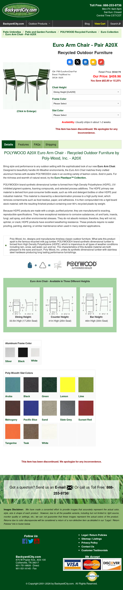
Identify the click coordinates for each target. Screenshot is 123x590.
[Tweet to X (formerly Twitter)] (77, 62)
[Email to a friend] (93, 62)
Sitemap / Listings (91, 538)
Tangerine (11, 443)
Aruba (8, 396)
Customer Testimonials (94, 550)
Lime (81, 396)
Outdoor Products (38, 23)
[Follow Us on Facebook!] (24, 543)
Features (23, 144)
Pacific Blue (30, 419)
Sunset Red (85, 419)
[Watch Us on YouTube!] (36, 543)
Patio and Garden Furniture (40, 32)
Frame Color (59, 99)
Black (21, 361)
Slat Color (57, 110)
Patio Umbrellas (12, 32)
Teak (26, 443)
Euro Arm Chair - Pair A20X (20, 34)
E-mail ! (64, 487)
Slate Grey (66, 419)
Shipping (51, 144)
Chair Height (59, 87)
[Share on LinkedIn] (85, 62)
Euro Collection (109, 32)
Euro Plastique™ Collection (70, 177)
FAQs (37, 144)
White (34, 360)
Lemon (64, 396)
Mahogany (11, 419)
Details (8, 144)
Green (45, 396)
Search (114, 23)
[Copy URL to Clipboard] (101, 62)
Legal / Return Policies (94, 535)
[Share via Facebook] (70, 62)
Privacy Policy (89, 542)
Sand (45, 419)
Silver (8, 361)
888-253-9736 (112, 5)
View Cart (99, 23)
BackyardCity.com (13, 23)
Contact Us (87, 546)
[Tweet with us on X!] (31, 543)
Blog (87, 23)
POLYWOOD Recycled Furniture (78, 32)
